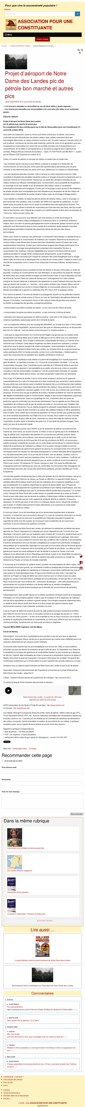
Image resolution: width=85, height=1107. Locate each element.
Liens (5, 1085)
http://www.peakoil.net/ (55, 705)
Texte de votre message (11, 791)
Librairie (6, 1090)
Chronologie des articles (12, 1079)
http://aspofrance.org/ (21, 708)
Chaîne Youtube (42, 39)
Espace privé (42, 1105)
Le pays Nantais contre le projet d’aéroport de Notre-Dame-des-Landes (42, 960)
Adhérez (7, 9)
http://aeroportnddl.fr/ (63, 677)
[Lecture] (8, 690)
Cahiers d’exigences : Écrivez (20, 46)
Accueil (4, 46)
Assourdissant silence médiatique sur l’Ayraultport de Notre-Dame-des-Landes (42, 985)
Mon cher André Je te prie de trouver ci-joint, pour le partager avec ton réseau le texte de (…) (36, 1035)
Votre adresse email (9, 767)
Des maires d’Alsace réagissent (19, 870)
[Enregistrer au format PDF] (80, 52)
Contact (6, 1098)
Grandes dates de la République (16, 1095)
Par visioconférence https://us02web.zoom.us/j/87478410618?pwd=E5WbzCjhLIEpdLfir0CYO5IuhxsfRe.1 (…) (42, 1008)
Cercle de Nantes (34, 101)
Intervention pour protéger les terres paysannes (25, 848)
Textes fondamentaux (11, 1092)
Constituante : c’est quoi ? (13, 1076)
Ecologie (32, 748)
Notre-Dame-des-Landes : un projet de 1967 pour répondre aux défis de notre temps (42, 698)
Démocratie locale (20, 748)
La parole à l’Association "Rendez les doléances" (26, 914)
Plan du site (8, 1082)
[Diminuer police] (82, 50)
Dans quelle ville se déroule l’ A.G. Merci (23, 1020)
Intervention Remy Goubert (17, 892)
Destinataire (6, 779)
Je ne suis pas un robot (13, 761)
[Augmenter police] (78, 50)
